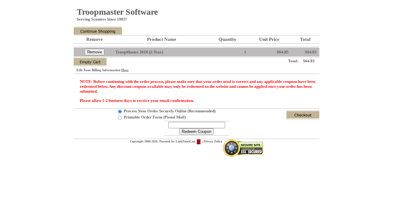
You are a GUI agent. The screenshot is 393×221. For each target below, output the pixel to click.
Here (125, 70)
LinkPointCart (186, 141)
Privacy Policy (213, 141)
